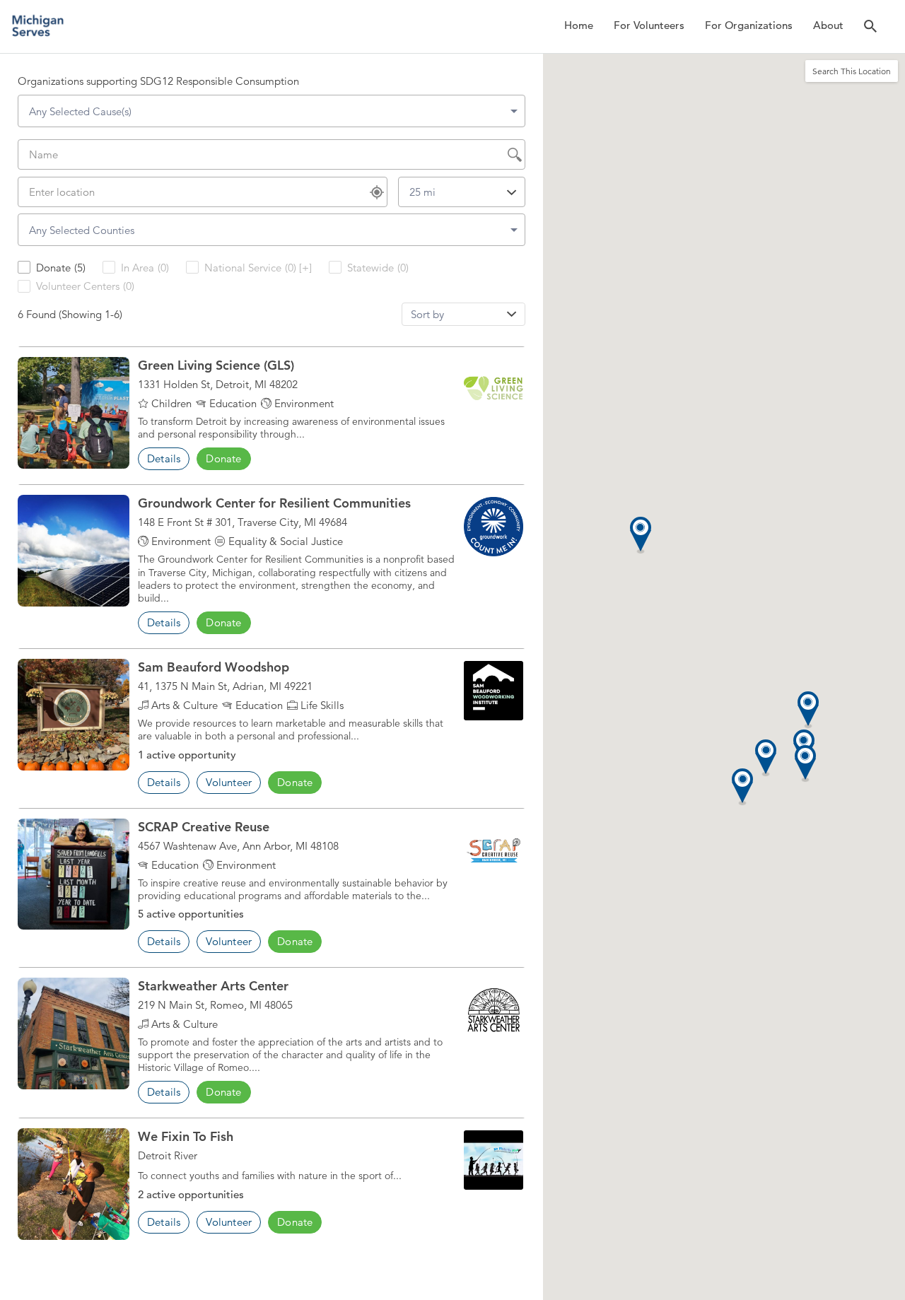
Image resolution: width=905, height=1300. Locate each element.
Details (163, 458)
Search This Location (851, 71)
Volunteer (229, 782)
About (828, 25)
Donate (223, 458)
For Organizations (749, 25)
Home (578, 25)
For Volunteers (649, 25)
